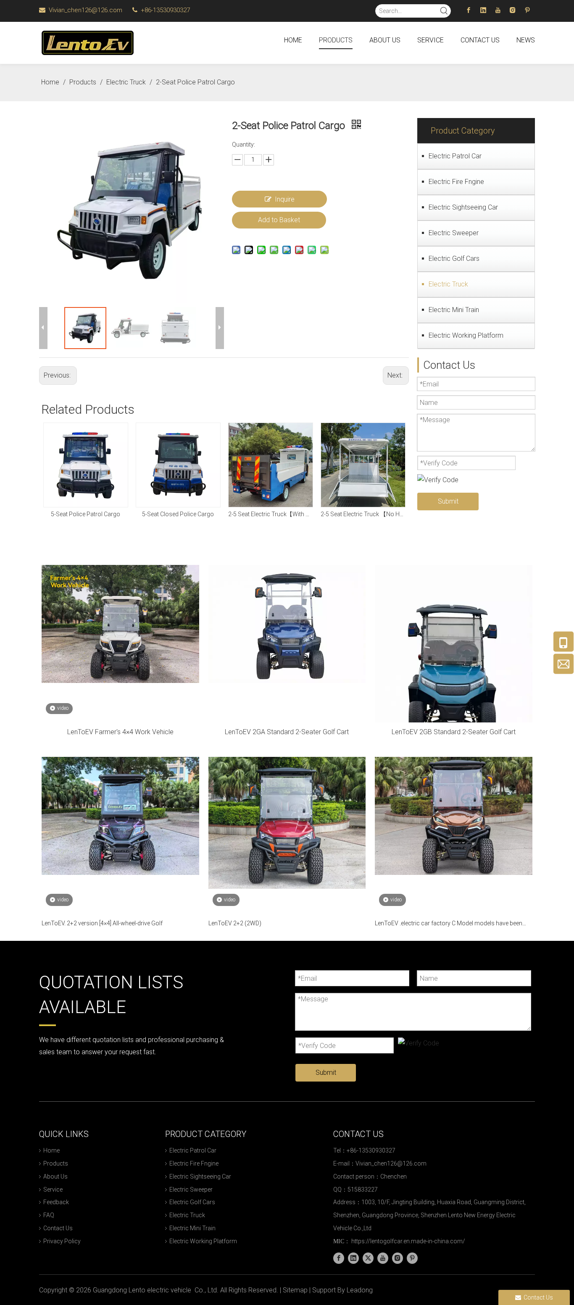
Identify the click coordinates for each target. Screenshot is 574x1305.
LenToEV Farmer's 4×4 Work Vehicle (120, 732)
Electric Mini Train (454, 310)
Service (53, 1189)
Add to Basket (279, 220)
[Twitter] (368, 1258)
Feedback (56, 1202)
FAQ (48, 1215)
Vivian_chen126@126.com (86, 10)
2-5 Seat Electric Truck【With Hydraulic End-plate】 (270, 514)
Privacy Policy (62, 1241)
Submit (448, 501)
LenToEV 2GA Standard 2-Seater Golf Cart (287, 732)
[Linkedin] (483, 10)
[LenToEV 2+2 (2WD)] (287, 822)
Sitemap (295, 1290)
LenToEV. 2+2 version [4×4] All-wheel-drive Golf (102, 923)
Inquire (285, 199)
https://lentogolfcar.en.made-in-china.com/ (408, 1241)
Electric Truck (448, 284)
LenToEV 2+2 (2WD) (234, 923)
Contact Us (58, 1228)
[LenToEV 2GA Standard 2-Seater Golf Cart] (287, 624)
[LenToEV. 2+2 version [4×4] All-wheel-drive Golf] (120, 815)
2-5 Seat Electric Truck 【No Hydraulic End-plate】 (363, 514)
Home (51, 1150)
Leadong (360, 1290)
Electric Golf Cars (454, 259)
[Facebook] (468, 10)
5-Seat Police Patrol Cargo (85, 514)
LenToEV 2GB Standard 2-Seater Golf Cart (454, 732)
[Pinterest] (527, 10)
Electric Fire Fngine (456, 182)
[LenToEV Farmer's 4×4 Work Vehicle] (120, 624)
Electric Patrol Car (455, 156)
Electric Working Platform (466, 335)
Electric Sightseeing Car (463, 207)
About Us (55, 1176)
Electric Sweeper (454, 233)
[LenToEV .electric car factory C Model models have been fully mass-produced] (453, 815)
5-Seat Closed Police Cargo (178, 514)
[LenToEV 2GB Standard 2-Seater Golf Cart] (453, 669)
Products (55, 1163)
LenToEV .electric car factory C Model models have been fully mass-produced (448, 924)
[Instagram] (512, 10)
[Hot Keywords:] (444, 11)
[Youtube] (497, 10)
